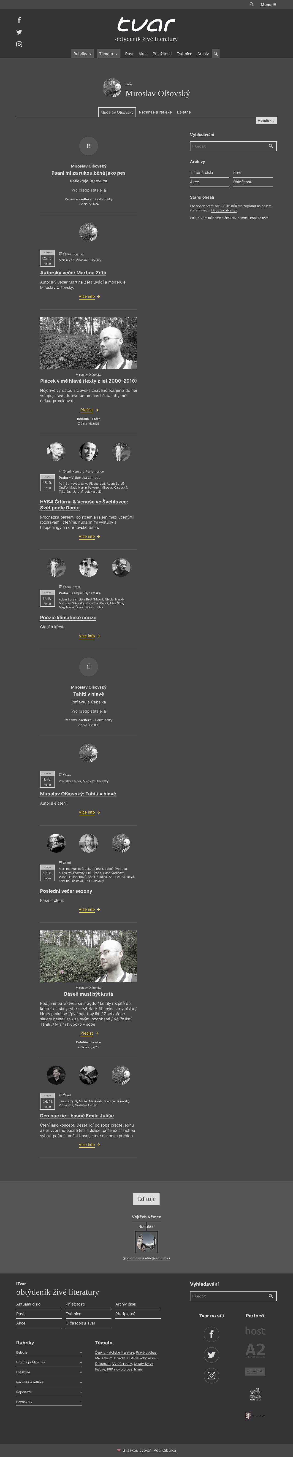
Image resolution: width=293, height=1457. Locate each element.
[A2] (255, 1351)
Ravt (129, 53)
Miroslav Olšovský (116, 112)
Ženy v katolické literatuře (114, 1352)
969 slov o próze (119, 1369)
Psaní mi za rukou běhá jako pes (89, 173)
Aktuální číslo (28, 1304)
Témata (106, 53)
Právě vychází (146, 1352)
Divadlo (119, 1358)
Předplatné (125, 1313)
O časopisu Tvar (80, 1323)
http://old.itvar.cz (224, 210)
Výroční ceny (122, 1363)
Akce (143, 53)
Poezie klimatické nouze (68, 617)
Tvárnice (184, 53)
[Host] (255, 1331)
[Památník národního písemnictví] (255, 1395)
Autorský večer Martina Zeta (73, 273)
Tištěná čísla (201, 172)
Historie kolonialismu (142, 1358)
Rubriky (80, 53)
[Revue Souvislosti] (255, 1372)
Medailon (265, 120)
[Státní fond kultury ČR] (255, 1416)
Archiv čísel (125, 1304)
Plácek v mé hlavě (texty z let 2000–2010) (88, 381)
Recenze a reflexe (155, 112)
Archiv (203, 53)
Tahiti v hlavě (88, 694)
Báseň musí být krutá (88, 994)
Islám (138, 1369)
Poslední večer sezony (66, 891)
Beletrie (184, 112)
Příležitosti (162, 53)
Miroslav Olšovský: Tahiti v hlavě (78, 794)
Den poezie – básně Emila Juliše (77, 1116)
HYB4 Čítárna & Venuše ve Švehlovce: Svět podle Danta (84, 505)
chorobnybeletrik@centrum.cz (148, 1258)
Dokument (103, 1363)
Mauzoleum (103, 1358)
